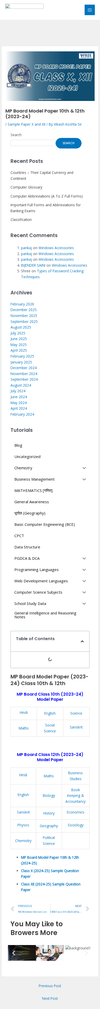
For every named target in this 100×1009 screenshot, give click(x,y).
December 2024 (24, 367)
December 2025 (24, 309)
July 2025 (18, 333)
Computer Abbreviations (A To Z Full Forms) (47, 196)
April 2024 (19, 408)
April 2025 (19, 350)
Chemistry (23, 840)
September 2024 (24, 379)
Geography (49, 825)
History (49, 813)
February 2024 (22, 414)
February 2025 (22, 356)
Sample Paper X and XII (26, 124)
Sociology (76, 825)
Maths (24, 728)
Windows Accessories (56, 247)
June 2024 (19, 396)
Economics (75, 812)
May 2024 (19, 402)
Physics (23, 825)
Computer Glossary (26, 187)
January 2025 (21, 362)
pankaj (26, 247)
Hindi (24, 712)
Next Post (50, 998)
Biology (49, 795)
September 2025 (24, 321)
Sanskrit (76, 727)
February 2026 (22, 304)
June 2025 (19, 338)
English (50, 713)
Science (76, 713)
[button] (82, 641)
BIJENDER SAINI (33, 265)
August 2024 (21, 385)
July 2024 (18, 390)
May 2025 (19, 344)
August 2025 (21, 327)
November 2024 (24, 373)
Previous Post (50, 985)
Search (16, 134)
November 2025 (24, 315)
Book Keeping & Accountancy (75, 795)
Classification (21, 219)
